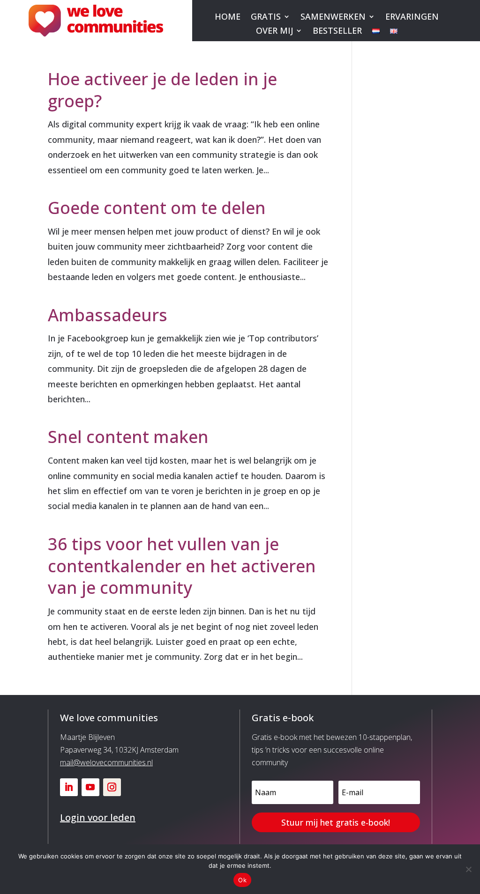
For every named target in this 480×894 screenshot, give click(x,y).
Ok (242, 880)
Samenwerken (333, 17)
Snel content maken (128, 436)
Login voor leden (97, 817)
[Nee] (468, 869)
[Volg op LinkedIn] (69, 787)
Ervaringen (412, 17)
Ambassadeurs (107, 314)
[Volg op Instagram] (112, 787)
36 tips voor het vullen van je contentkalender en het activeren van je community (182, 565)
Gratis (266, 17)
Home (227, 17)
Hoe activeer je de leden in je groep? (162, 89)
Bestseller (337, 31)
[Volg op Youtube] (90, 787)
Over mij (274, 31)
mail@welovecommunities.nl (106, 762)
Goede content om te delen (157, 207)
